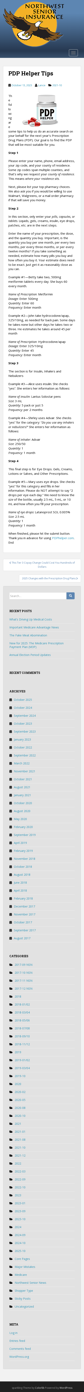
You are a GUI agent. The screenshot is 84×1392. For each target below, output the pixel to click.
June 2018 (20, 882)
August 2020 (22, 811)
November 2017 (24, 914)
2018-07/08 (22, 1028)
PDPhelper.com (63, 538)
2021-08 (20, 1139)
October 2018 (23, 867)
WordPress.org (19, 1357)
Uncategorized (24, 1306)
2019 (18, 1052)
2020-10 (20, 1116)
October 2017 (23, 922)
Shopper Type (24, 1291)
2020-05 (20, 1100)
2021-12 (20, 1155)
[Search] (70, 595)
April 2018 (20, 890)
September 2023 (25, 731)
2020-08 (20, 1108)
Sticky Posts (23, 1298)
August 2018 (22, 874)
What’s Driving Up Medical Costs (30, 619)
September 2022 (25, 755)
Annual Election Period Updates (30, 655)
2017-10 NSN (23, 973)
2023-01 (20, 1203)
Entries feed (17, 1341)
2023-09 (20, 1211)
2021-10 (57, 85)
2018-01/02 (22, 1004)
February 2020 (23, 827)
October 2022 (23, 747)
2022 (18, 1163)
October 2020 (23, 803)
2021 (18, 1124)
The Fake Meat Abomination (28, 635)
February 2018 (23, 898)
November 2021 (24, 771)
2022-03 (20, 1171)
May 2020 (20, 819)
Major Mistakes (25, 1267)
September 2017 (25, 930)
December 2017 (24, 906)
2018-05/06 (22, 1020)
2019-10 (20, 1076)
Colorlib (39, 1388)
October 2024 (23, 708)
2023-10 (20, 1219)
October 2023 (23, 723)
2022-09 (20, 1179)
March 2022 (22, 763)
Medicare (21, 1275)
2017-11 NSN (23, 980)
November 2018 (24, 859)
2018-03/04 (22, 1012)
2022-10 (20, 1187)
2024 (18, 1227)
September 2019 (25, 835)
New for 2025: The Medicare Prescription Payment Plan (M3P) (36, 645)
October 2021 (23, 779)
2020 (18, 1084)
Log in (13, 1333)
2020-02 (20, 1092)
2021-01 (20, 1132)
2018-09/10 (22, 1036)
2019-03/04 (22, 1068)
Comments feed (20, 1349)
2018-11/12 (22, 1044)
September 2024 (25, 716)
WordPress (66, 1388)
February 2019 (23, 851)
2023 (18, 1195)
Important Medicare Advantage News (34, 627)
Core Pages (22, 1259)
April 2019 (20, 843)
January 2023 (22, 739)
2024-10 (20, 1243)
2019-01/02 (22, 1060)
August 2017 (22, 938)
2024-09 (20, 1235)
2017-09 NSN (23, 965)
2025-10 (20, 1251)
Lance (41, 85)
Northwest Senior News (30, 1283)
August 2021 (22, 787)
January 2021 (22, 795)
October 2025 (23, 700)
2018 (18, 996)
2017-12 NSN (23, 988)
